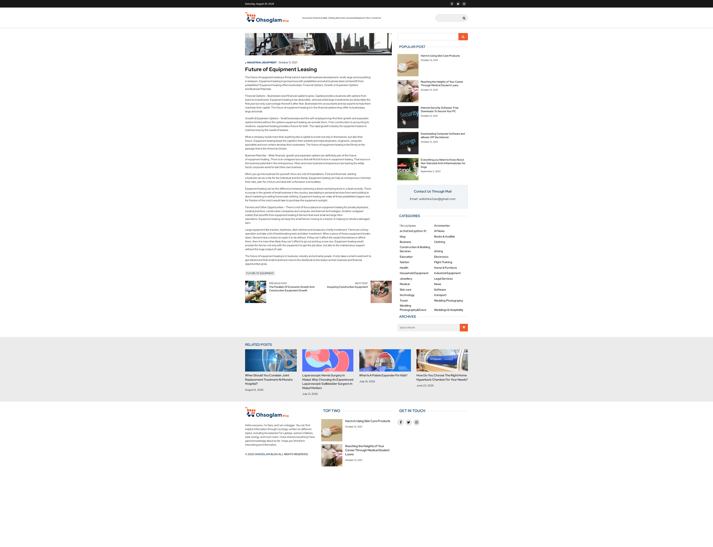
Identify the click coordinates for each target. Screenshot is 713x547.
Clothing (331, 18)
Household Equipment (355, 18)
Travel (404, 300)
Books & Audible (320, 18)
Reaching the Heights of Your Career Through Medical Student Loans (442, 83)
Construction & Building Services (415, 249)
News (437, 284)
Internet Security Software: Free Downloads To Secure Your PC (439, 109)
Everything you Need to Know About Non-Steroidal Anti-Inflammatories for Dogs (443, 163)
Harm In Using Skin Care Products (440, 55)
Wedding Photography (448, 300)
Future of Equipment (260, 273)
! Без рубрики (408, 225)
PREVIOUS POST (278, 283)
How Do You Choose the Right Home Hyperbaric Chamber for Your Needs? (442, 377)
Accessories (307, 18)
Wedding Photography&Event (413, 308)
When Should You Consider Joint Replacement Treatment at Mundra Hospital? (269, 379)
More (368, 18)
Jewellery (406, 279)
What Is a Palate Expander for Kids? (383, 375)
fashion (404, 262)
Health (404, 268)
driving (438, 251)
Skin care (405, 290)
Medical (405, 284)
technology (407, 295)
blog (402, 236)
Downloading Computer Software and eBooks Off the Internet (443, 135)
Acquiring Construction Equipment (347, 287)
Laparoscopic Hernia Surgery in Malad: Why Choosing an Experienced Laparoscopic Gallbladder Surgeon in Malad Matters (327, 381)
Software (440, 290)
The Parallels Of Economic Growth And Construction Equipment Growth (292, 288)
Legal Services (443, 279)
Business (405, 242)
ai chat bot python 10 (413, 231)
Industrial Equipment (262, 62)
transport (440, 295)
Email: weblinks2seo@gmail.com (432, 199)
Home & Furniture (445, 268)
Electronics (341, 18)
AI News (439, 231)
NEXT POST (361, 283)
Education (406, 257)
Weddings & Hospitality (448, 310)
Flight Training (443, 262)
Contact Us (376, 18)
